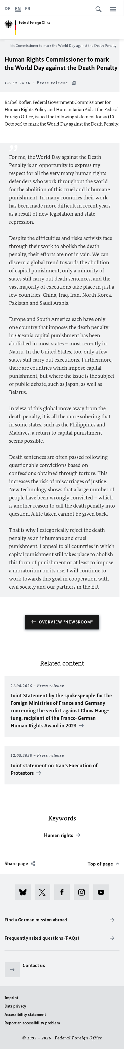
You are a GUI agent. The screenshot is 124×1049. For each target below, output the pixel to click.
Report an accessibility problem (32, 1023)
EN (18, 8)
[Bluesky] (25, 892)
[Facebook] (64, 892)
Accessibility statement (25, 1014)
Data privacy (15, 1006)
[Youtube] (103, 892)
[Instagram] (83, 892)
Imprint (11, 997)
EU (94, 587)
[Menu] (112, 9)
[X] (44, 892)
